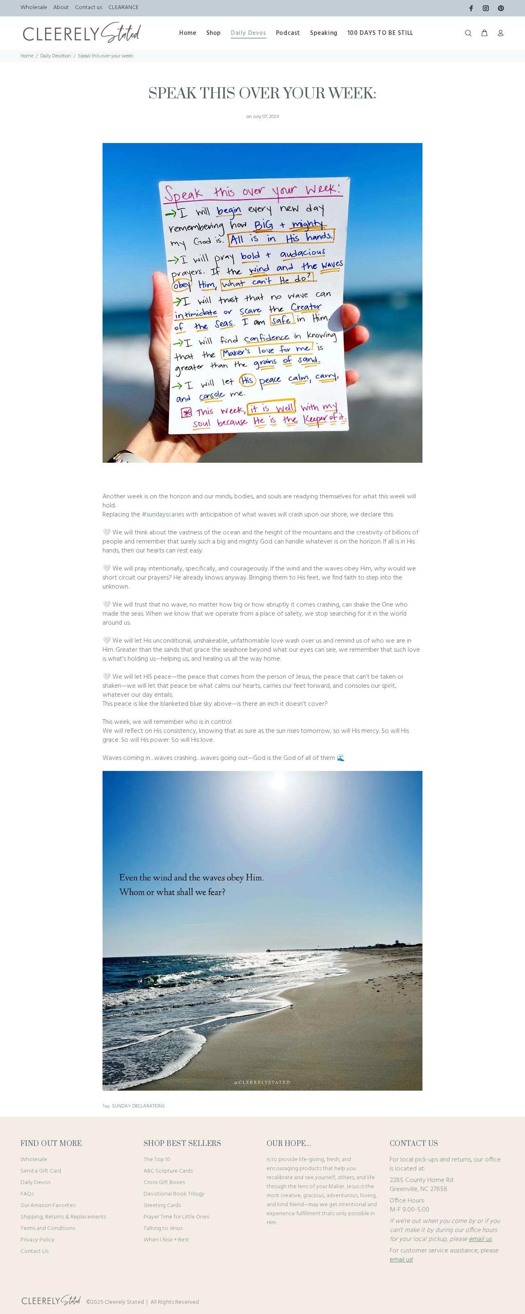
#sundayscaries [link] (163, 514)
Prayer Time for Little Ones (176, 1217)
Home (27, 56)
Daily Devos (35, 1182)
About (61, 7)
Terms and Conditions (48, 1228)
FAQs (27, 1194)
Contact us (88, 7)
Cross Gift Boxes (164, 1182)
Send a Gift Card (41, 1171)
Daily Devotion (55, 56)
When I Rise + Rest (166, 1240)
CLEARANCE (123, 7)
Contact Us (34, 1251)
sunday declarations (138, 1106)
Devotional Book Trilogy (174, 1194)
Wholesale (34, 7)
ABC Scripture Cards (168, 1171)
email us (480, 1239)
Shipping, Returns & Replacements (63, 1217)
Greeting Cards (162, 1205)
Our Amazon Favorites (48, 1205)
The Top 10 (157, 1159)
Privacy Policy (38, 1240)
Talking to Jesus (163, 1228)
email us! (401, 1260)
